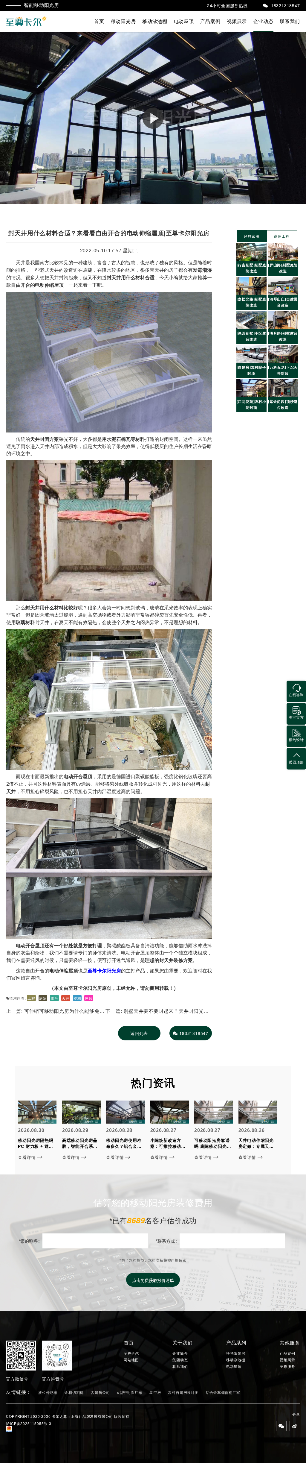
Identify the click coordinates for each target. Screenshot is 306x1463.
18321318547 (193, 1033)
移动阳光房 (123, 21)
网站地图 (131, 1360)
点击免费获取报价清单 (153, 1280)
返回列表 (139, 1033)
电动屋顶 (184, 21)
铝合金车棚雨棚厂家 (223, 1392)
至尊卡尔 (131, 1353)
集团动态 (180, 1360)
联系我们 (290, 21)
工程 (31, 998)
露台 (54, 998)
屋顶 (89, 998)
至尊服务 (287, 1366)
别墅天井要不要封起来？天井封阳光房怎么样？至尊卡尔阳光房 (157, 1013)
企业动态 (263, 21)
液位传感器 (47, 1392)
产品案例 (210, 21)
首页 (99, 21)
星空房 (155, 1392)
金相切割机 (74, 1392)
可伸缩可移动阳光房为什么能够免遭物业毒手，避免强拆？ (55, 1013)
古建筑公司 (100, 1392)
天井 (66, 998)
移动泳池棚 (154, 21)
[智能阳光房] (27, 21)
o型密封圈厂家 (130, 1392)
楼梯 (77, 998)
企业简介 (180, 1353)
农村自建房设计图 (183, 1392)
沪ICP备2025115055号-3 (28, 1423)
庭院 (43, 998)
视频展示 (237, 21)
